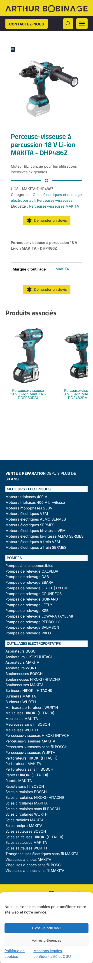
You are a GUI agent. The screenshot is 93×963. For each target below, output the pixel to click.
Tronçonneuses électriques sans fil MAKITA (42, 854)
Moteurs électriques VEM (26, 513)
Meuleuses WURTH (21, 730)
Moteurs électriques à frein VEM (32, 542)
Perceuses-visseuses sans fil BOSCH (36, 747)
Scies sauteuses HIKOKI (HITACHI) (34, 837)
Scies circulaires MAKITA (26, 803)
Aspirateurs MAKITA (22, 662)
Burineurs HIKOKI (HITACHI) (28, 690)
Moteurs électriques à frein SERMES (35, 547)
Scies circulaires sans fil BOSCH (32, 809)
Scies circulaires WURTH (26, 814)
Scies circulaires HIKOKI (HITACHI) (34, 797)
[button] (13, 49)
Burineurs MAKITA (20, 696)
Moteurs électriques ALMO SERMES (35, 519)
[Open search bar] (68, 23)
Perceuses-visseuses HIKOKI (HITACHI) (38, 735)
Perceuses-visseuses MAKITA (54, 206)
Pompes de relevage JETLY (28, 605)
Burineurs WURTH (20, 702)
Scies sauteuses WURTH (26, 848)
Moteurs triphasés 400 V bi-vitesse (35, 502)
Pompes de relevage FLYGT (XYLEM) (37, 588)
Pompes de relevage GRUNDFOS (33, 594)
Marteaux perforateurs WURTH (31, 707)
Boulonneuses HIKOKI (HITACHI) (32, 679)
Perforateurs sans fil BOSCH (29, 769)
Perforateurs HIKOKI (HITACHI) (31, 758)
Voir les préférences (46, 940)
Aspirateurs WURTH (22, 668)
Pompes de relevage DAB (27, 577)
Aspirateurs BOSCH (21, 651)
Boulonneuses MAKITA (24, 685)
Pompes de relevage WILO (28, 633)
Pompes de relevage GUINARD (31, 599)
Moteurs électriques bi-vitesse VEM (35, 531)
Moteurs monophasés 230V (28, 508)
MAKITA (62, 269)
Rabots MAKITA (18, 781)
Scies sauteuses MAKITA (26, 842)
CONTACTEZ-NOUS (26, 24)
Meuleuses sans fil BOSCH (27, 724)
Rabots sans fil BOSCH (24, 786)
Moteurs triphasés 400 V (26, 497)
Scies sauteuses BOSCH (25, 831)
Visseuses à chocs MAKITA (28, 859)
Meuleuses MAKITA (21, 719)
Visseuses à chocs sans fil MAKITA (34, 871)
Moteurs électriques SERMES (29, 525)
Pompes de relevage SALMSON (32, 627)
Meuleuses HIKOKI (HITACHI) (29, 713)
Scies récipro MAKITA (23, 826)
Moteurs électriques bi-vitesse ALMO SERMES (44, 536)
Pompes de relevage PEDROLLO (32, 622)
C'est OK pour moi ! (46, 928)
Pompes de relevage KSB (27, 610)
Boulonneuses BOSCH (24, 674)
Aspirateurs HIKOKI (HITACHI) (30, 657)
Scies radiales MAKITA (24, 820)
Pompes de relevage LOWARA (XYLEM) (39, 616)
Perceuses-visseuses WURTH (30, 752)
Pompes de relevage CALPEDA (31, 571)
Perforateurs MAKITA (23, 764)
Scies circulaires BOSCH (26, 792)
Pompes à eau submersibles (29, 565)
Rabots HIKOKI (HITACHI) (26, 775)
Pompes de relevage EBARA (29, 582)
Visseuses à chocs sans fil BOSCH (34, 865)
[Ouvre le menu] (82, 23)
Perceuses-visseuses (54, 200)
